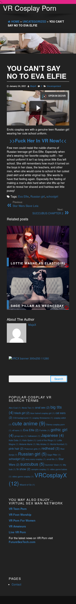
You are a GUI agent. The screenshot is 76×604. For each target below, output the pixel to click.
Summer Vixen (53, 464)
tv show (23, 469)
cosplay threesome (42, 417)
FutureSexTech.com (22, 542)
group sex (20, 435)
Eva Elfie (23, 196)
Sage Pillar (54, 454)
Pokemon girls (32, 448)
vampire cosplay (40, 469)
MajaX (33, 86)
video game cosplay (23, 476)
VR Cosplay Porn (29, 8)
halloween (34, 435)
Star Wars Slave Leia (25, 204)
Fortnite (44, 430)
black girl (22, 413)
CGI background (22, 417)
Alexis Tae (28, 407)
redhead (51, 448)
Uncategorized (54, 86)
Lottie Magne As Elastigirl (38, 263)
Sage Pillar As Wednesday (37, 306)
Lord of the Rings (46, 440)
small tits (52, 459)
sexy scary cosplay (36, 459)
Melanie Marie (27, 444)
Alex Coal (15, 407)
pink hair (16, 448)
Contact (16, 584)
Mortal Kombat (58, 444)
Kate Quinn (29, 440)
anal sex (42, 407)
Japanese (52, 435)
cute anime (28, 423)
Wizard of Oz (27, 484)
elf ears (17, 430)
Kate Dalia (15, 440)
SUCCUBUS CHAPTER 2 (47, 211)
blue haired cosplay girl (42, 413)
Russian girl (37, 196)
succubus (32, 464)
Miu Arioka (42, 444)
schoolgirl (52, 196)
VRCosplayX (38, 479)
